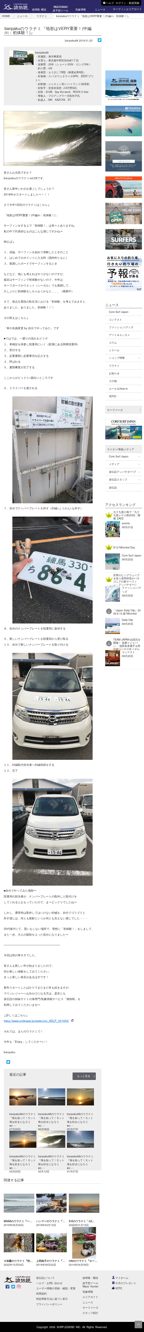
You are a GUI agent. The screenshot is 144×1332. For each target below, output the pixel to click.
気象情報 (87, 1291)
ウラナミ (42, 16)
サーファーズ (90, 1307)
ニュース (22, 16)
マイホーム (121, 1278)
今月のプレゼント (125, 1283)
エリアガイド (90, 1297)
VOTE (118, 1288)
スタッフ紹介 (90, 1313)
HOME (6, 16)
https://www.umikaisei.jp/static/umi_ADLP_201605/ (36, 1021)
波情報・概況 (90, 1278)
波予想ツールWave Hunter (90, 1284)
